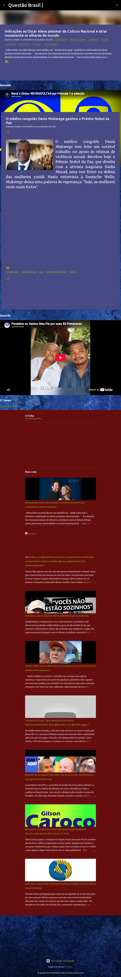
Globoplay (93, 40)
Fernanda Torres (77, 40)
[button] (7, 133)
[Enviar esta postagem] (7, 269)
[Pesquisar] (117, 5)
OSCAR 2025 (10, 44)
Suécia (73, 272)
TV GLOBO (37, 44)
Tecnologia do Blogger (62, 961)
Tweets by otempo (10, 406)
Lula (41, 272)
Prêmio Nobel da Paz (56, 272)
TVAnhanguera (50, 44)
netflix (105, 40)
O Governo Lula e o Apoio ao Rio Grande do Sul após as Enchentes (57, 616)
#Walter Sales (60, 40)
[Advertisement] (60, 445)
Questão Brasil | (25, 5)
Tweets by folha (33, 418)
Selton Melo (24, 44)
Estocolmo (12, 272)
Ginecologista (29, 272)
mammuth (69, 967)
